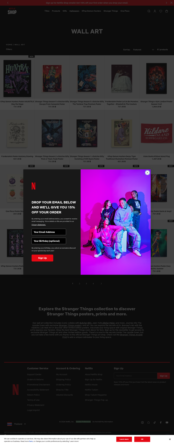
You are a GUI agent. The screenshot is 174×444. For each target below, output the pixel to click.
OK (142, 439)
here (31, 441)
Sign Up (42, 257)
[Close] (170, 439)
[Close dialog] (147, 172)
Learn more (124, 439)
